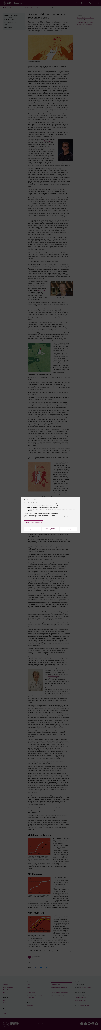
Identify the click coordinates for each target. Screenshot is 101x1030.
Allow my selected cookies (50, 529)
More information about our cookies (33, 520)
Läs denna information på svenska (33, 522)
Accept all (68, 529)
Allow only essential (32, 529)
